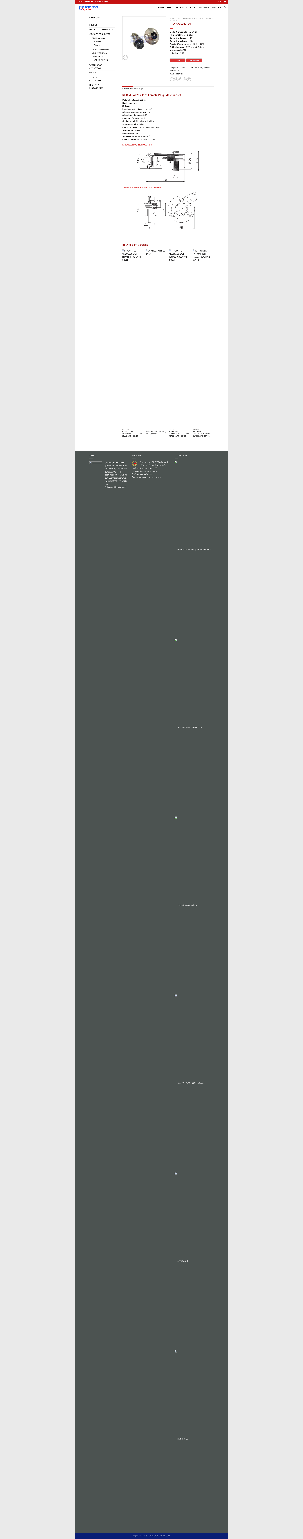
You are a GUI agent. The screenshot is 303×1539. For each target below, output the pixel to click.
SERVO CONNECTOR (100, 60)
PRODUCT (180, 7)
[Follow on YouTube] (225, 1)
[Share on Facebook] (172, 79)
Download (204, 7)
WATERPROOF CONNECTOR (95, 67)
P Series (97, 45)
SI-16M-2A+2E (191, 32)
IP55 (182, 53)
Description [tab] (127, 89)
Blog (192, 7)
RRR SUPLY (183, 1439)
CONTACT (216, 7)
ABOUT (170, 7)
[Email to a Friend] (180, 79)
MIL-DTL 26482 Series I (101, 49)
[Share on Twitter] (176, 79)
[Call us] (222, 1)
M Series (97, 41)
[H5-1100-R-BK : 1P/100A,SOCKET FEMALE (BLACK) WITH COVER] (203, 338)
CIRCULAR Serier (98, 38)
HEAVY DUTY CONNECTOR (101, 29)
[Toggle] (114, 29)
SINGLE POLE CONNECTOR (95, 79)
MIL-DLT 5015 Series (100, 53)
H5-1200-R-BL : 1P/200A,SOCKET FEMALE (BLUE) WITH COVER (132, 434)
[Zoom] (125, 57)
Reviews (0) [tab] (138, 89)
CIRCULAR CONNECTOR (99, 34)
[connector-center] (89, 8)
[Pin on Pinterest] (185, 79)
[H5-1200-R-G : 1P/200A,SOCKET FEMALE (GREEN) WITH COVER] (179, 338)
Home (172, 18)
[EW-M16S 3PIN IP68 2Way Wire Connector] (156, 338)
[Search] (225, 7)
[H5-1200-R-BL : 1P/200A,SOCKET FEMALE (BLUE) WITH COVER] (132, 338)
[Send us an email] (220, 1)
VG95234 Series (98, 56)
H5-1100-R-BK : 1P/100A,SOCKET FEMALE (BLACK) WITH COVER (203, 434)
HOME (161, 7)
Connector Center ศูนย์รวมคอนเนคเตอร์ (195, 549)
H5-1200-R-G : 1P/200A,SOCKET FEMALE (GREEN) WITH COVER (179, 434)
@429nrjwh (183, 1261)
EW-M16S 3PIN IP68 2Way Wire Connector (156, 433)
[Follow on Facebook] (218, 1)
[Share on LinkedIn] (189, 79)
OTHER (92, 72)
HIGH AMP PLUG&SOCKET (96, 87)
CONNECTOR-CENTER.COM (190, 727)
